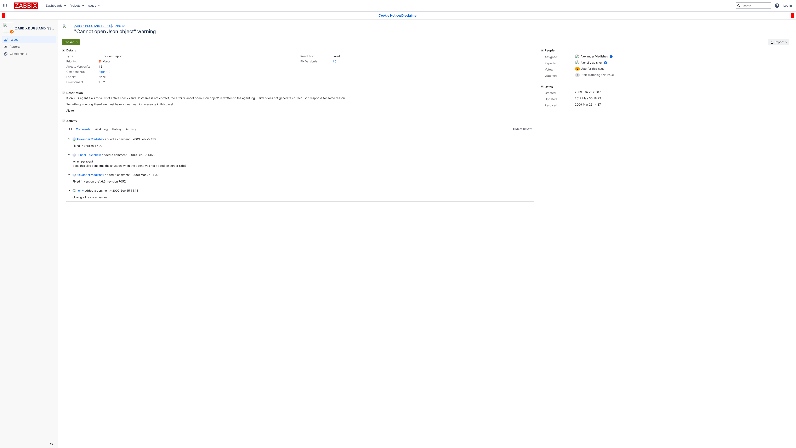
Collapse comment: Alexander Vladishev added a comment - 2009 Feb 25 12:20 (69, 139)
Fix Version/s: (309, 61)
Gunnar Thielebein (88, 155)
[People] (542, 50)
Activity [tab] (131, 129)
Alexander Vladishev (90, 139)
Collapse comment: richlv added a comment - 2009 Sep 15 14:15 (69, 190)
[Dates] (542, 86)
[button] (5, 5)
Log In (787, 5)
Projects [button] (74, 5)
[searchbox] (753, 6)
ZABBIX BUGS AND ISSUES (92, 26)
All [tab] (70, 129)
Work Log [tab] (101, 129)
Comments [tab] (83, 129)
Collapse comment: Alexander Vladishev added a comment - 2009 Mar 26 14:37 (69, 174)
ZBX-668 (121, 26)
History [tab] (117, 129)
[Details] (63, 50)
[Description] (63, 92)
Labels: (71, 77)
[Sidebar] (51, 444)
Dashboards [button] (54, 5)
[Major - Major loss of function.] (100, 61)
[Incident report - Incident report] (100, 56)
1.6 (334, 61)
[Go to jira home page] (26, 5)
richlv (80, 190)
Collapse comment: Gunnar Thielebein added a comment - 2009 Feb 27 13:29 (69, 154)
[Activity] (63, 120)
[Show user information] (611, 56)
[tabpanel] (300, 167)
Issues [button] (91, 5)
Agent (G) (105, 71)
